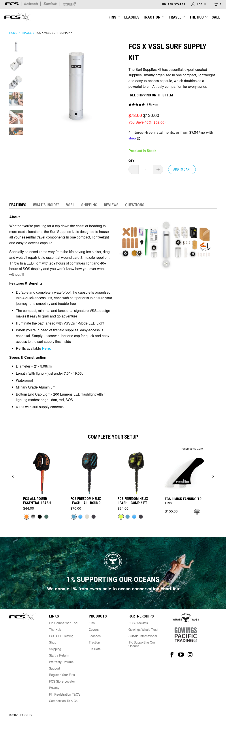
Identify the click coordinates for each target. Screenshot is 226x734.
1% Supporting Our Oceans (141, 644)
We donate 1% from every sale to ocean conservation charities (113, 588)
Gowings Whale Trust (143, 629)
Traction (152, 17)
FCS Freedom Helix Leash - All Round (85, 501)
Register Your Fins (62, 674)
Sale (216, 17)
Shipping (89, 205)
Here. (46, 348)
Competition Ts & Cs (63, 700)
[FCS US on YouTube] (181, 654)
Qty (131, 160)
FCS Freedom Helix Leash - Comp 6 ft (133, 501)
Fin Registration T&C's (64, 694)
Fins (112, 17)
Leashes (131, 17)
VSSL (70, 205)
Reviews (111, 205)
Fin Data (95, 649)
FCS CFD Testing (61, 636)
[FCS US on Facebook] (172, 654)
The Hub (197, 17)
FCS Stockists (138, 623)
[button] (143, 104)
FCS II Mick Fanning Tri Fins (183, 501)
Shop (52, 642)
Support (54, 668)
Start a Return (59, 655)
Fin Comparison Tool (63, 623)
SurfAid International (142, 636)
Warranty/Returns (61, 662)
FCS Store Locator (62, 681)
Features (17, 205)
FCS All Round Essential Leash (37, 501)
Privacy (54, 687)
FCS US (26, 715)
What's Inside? (46, 205)
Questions (134, 205)
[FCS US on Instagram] (190, 654)
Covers (94, 629)
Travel (175, 17)
